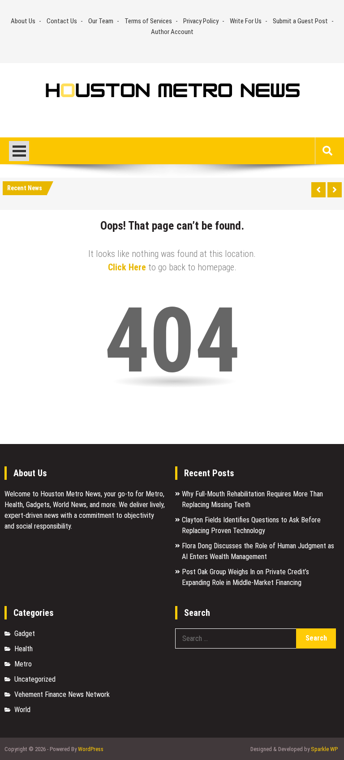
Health (23, 649)
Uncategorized (35, 679)
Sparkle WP (324, 749)
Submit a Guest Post (300, 21)
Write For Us (246, 21)
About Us (23, 21)
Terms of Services (148, 21)
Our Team (100, 21)
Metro (23, 664)
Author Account (172, 32)
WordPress (90, 749)
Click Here (127, 267)
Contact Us (62, 21)
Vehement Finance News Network (62, 694)
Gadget (24, 633)
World (22, 709)
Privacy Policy (201, 21)
